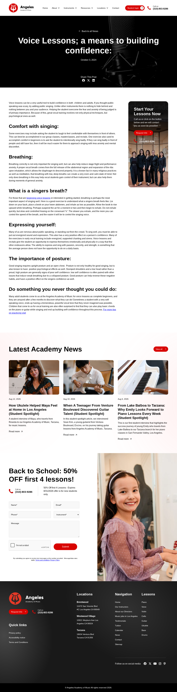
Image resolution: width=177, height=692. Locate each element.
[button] (56, 8)
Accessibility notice (17, 637)
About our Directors (123, 611)
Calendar (119, 630)
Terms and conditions (42, 560)
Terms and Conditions (18, 642)
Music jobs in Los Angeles (126, 616)
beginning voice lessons (38, 198)
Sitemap (118, 644)
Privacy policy (15, 633)
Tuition (118, 625)
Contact (115, 8)
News (117, 635)
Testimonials (120, 621)
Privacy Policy (55, 560)
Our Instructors (121, 607)
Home (45, 8)
